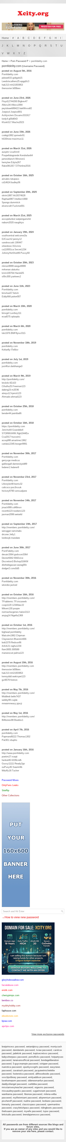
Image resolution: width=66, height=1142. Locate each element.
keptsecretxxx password (45, 1053)
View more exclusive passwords (48, 1034)
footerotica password (23, 1073)
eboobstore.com (10, 1016)
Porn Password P (19, 61)
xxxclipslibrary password (14, 1077)
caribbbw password (37, 1084)
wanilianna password (12, 1094)
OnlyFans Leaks (10, 785)
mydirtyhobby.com (11, 1005)
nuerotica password (11, 1067)
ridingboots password (51, 1107)
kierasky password (11, 1104)
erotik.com (7, 990)
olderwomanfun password (41, 1080)
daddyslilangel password (14, 1084)
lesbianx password (51, 1101)
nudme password (32, 1101)
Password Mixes (10, 780)
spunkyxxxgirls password (36, 1067)
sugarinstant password (44, 1091)
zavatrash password (23, 1070)
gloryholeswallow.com (13, 980)
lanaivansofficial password (26, 1060)
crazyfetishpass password (26, 1107)
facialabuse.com (10, 985)
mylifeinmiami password (25, 1097)
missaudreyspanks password (16, 1091)
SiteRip (5, 790)
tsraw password (44, 1050)
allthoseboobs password (47, 1073)
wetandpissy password (37, 1046)
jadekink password (22, 1053)
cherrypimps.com (10, 995)
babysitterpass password (14, 1057)
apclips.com (8, 1026)
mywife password (33, 1111)
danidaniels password (24, 1050)
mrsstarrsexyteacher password (17, 1087)
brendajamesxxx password (36, 1114)
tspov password (51, 1111)
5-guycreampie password (25, 1063)
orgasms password (44, 1087)
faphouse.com (9, 1010)
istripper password (49, 1063)
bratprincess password (13, 1046)
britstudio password (11, 1114)
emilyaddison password (40, 1077)
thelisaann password (12, 1111)
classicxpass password (34, 1104)
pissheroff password (12, 1101)
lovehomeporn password (14, 1080)
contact (49, 1131)
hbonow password (33, 1094)
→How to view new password (20, 917)
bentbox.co (7, 1000)
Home (5, 37)
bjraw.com (7, 1021)
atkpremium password (50, 1097)
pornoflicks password (39, 1057)
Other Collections (10, 795)
